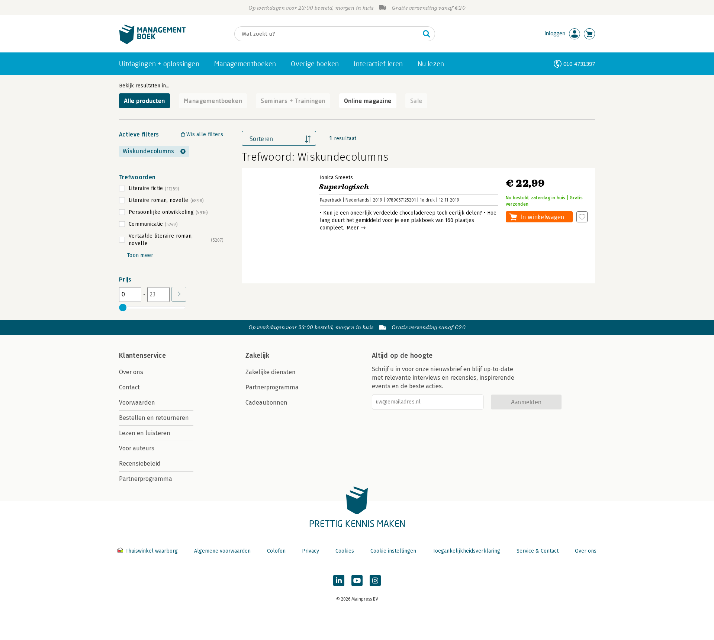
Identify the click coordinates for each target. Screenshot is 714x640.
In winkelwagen (542, 216)
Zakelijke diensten (270, 372)
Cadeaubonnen (266, 402)
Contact (129, 387)
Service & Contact (538, 551)
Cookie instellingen (393, 551)
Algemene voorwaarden (222, 551)
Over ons (131, 372)
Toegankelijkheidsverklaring (466, 551)
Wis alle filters (204, 134)
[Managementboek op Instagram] (375, 580)
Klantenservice (142, 355)
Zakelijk (257, 355)
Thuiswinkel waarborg (151, 551)
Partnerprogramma (145, 478)
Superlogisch (344, 187)
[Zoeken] (426, 33)
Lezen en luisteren (144, 433)
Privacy (310, 551)
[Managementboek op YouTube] (357, 580)
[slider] (123, 307)
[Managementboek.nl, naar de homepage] (152, 42)
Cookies (344, 551)
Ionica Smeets (336, 177)
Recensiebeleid (140, 463)
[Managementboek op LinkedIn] (338, 580)
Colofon (276, 551)
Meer (353, 228)
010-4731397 (579, 64)
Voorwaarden (137, 402)
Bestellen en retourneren (154, 417)
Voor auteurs (136, 448)
